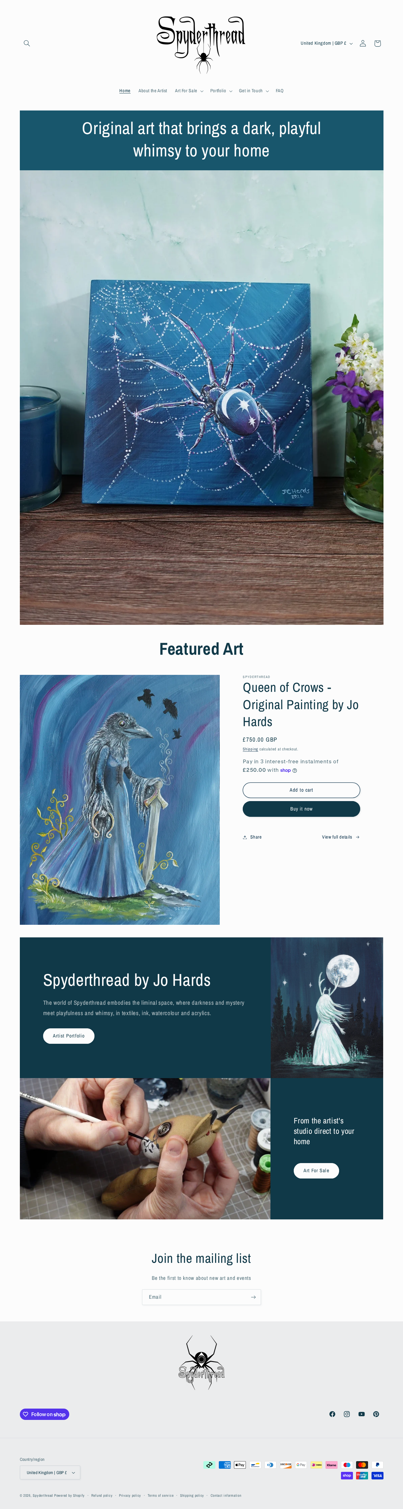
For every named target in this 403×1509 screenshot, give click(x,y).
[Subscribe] (253, 1297)
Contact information (226, 1495)
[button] (27, 43)
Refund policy (102, 1495)
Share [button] (256, 837)
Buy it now (301, 808)
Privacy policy (130, 1495)
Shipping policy (192, 1495)
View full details (337, 837)
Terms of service (161, 1495)
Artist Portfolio (69, 1035)
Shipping (250, 749)
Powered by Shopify (69, 1495)
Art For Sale (316, 1170)
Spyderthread (43, 1495)
